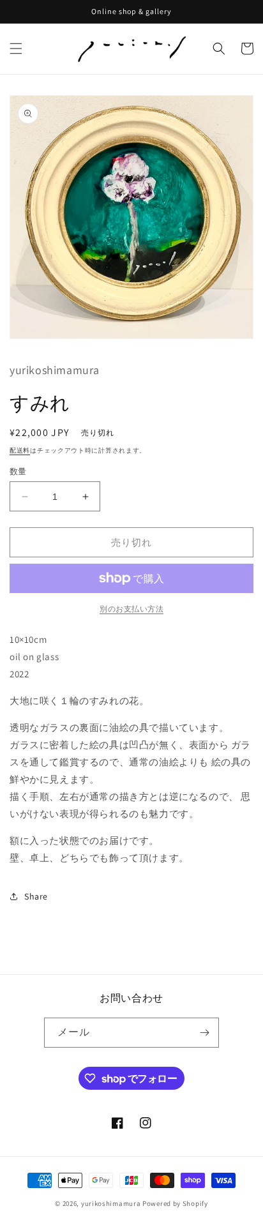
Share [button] (36, 896)
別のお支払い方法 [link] (131, 609)
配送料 (20, 450)
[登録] (204, 1033)
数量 (18, 471)
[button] (16, 48)
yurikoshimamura (111, 1203)
